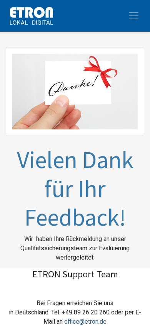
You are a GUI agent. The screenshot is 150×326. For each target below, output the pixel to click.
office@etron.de (85, 321)
